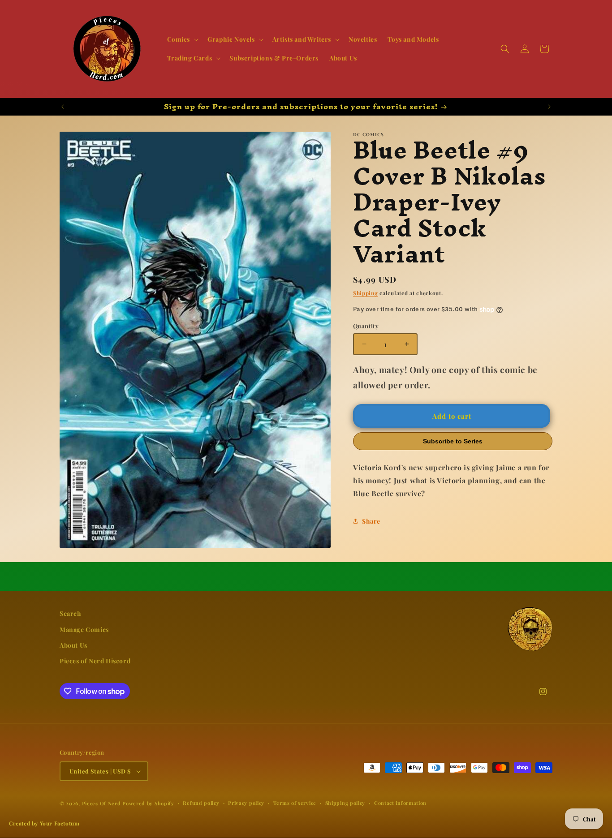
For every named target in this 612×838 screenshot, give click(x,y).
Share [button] (371, 521)
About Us (73, 645)
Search (71, 613)
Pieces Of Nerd (101, 803)
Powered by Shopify (148, 803)
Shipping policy (345, 802)
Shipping (365, 293)
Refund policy (201, 802)
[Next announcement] (549, 106)
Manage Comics (84, 629)
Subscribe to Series (453, 441)
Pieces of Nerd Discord (95, 661)
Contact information (400, 802)
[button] (182, 39)
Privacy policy (246, 802)
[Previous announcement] (63, 106)
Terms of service (294, 802)
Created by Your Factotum (44, 823)
